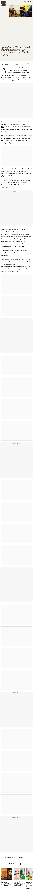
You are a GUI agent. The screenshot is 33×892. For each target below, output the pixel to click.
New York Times (20, 246)
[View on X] (16, 156)
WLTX (2, 126)
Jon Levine (5, 64)
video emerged (5, 75)
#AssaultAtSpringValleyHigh (14, 266)
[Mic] (3, 3)
